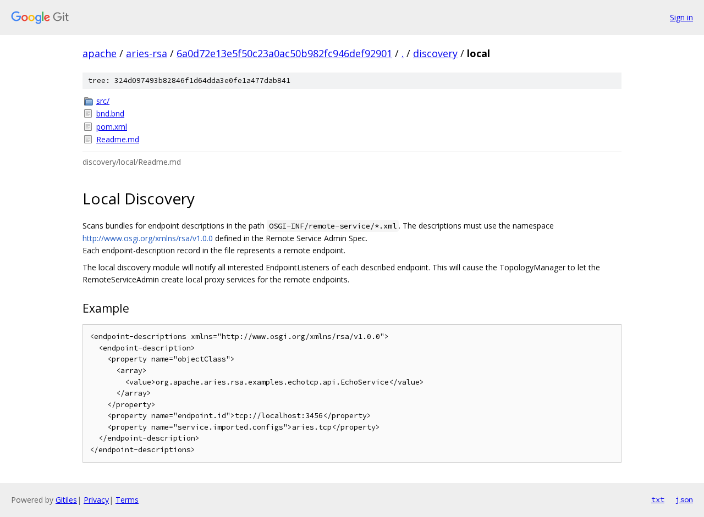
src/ (102, 101)
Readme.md (117, 139)
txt (657, 499)
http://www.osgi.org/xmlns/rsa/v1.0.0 (147, 238)
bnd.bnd (110, 113)
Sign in (681, 17)
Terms (127, 499)
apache (99, 53)
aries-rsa (146, 53)
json (684, 499)
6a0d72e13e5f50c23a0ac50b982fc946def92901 (284, 53)
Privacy (96, 499)
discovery (435, 53)
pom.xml (111, 126)
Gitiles (66, 499)
